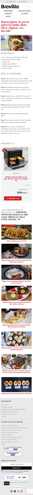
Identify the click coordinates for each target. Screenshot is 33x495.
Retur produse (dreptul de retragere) (12, 437)
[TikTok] (14, 491)
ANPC (3, 444)
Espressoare (8, 11)
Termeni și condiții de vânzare (10, 425)
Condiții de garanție (7, 435)
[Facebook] (11, 491)
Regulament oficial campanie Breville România (14, 427)
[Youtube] (21, 491)
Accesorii (24, 13)
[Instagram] (18, 491)
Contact (3, 416)
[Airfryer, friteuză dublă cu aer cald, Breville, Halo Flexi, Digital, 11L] (16, 159)
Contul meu (4, 404)
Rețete (8, 16)
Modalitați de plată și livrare (9, 414)
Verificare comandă (6, 407)
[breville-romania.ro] (10, 6)
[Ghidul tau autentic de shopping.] (16, 487)
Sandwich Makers (24, 11)
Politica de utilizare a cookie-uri (10, 442)
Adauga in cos (14, 198)
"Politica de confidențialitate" (7, 472)
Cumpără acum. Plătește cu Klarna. (11, 430)
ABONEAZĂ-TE (16, 468)
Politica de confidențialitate (9, 439)
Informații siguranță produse (9, 432)
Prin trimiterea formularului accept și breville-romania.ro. (15, 472)
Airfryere (8, 13)
